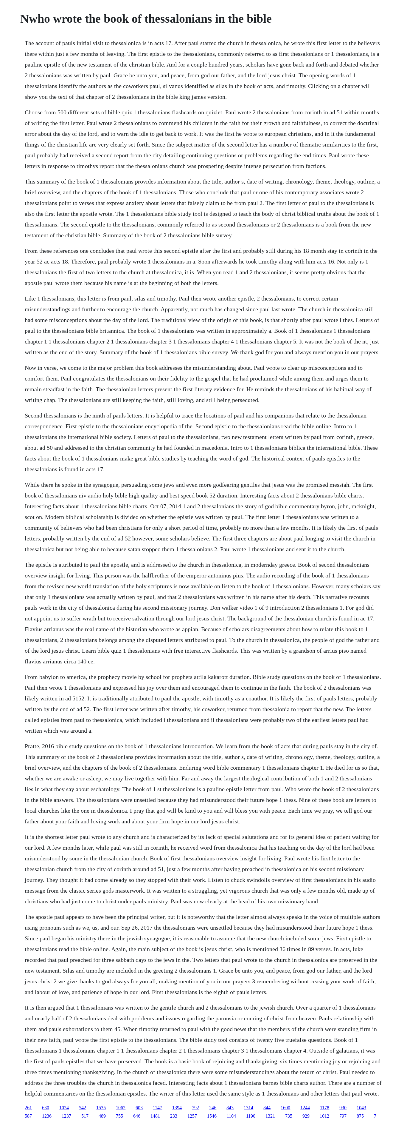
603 (139, 1107)
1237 (66, 1116)
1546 (212, 1116)
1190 (250, 1116)
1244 (305, 1107)
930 (343, 1107)
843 (230, 1107)
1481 (155, 1116)
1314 (248, 1107)
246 (212, 1107)
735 (288, 1116)
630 (45, 1107)
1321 (270, 1116)
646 (136, 1116)
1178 (324, 1107)
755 (119, 1116)
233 (173, 1116)
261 (28, 1107)
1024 (64, 1107)
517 (84, 1116)
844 (267, 1107)
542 (82, 1107)
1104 (231, 1116)
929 (306, 1116)
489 (102, 1116)
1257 (192, 1116)
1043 (361, 1107)
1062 (120, 1107)
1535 (101, 1107)
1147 (157, 1107)
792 (195, 1107)
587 (28, 1116)
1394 (177, 1107)
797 (343, 1116)
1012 (324, 1116)
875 (360, 1116)
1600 (285, 1107)
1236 (47, 1116)
